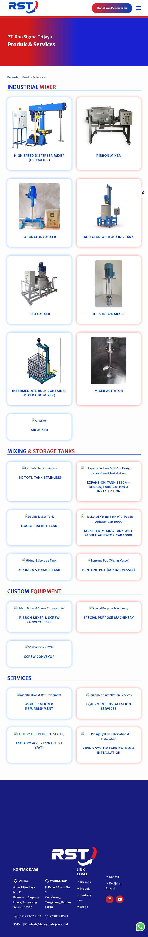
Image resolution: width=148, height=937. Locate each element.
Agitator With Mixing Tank (109, 237)
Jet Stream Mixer (108, 314)
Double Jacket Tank (39, 526)
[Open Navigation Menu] (138, 8)
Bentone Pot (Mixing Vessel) (108, 570)
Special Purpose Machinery (109, 618)
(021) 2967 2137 (29, 916)
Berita (83, 907)
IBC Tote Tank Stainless (39, 477)
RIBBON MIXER (108, 155)
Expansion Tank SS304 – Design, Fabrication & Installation (108, 487)
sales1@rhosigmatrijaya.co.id (48, 924)
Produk (84, 888)
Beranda (12, 77)
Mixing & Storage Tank (39, 570)
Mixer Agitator (108, 391)
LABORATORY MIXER (39, 237)
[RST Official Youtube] (120, 899)
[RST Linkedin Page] (110, 899)
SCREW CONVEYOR (39, 657)
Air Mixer (39, 430)
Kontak (113, 877)
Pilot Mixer (39, 314)
